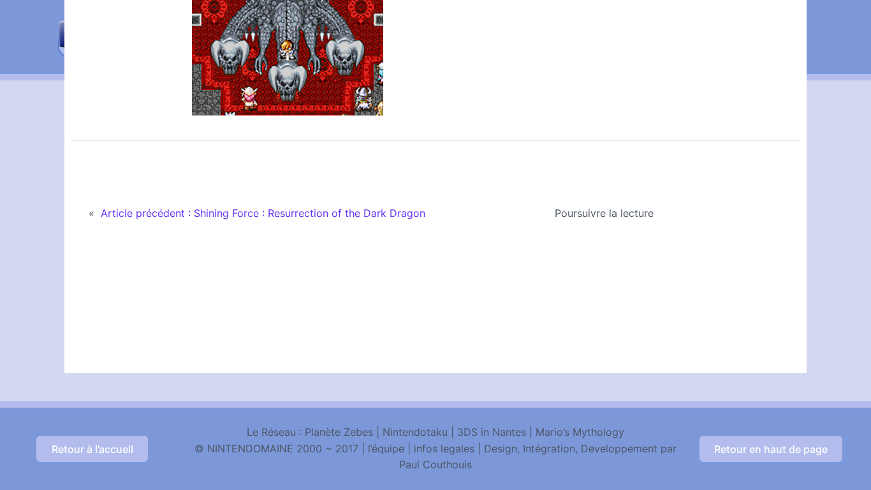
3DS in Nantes (491, 432)
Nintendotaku (415, 432)
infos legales (444, 448)
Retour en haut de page (771, 449)
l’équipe (386, 448)
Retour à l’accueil (92, 449)
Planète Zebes (339, 432)
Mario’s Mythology (580, 432)
